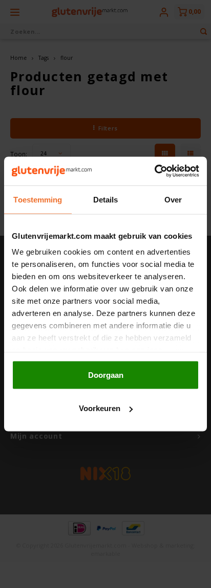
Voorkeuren (99, 408)
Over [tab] (173, 199)
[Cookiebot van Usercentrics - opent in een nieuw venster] (154, 171)
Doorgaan (105, 374)
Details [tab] (105, 199)
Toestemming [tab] (37, 199)
